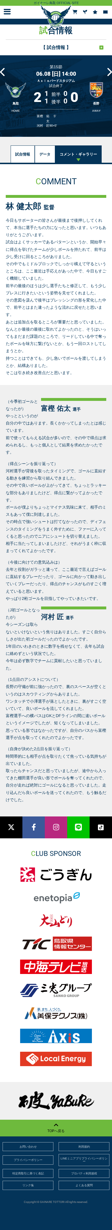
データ (45, 154)
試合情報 (22, 154)
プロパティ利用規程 (84, 1173)
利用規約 (84, 1146)
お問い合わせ (28, 1146)
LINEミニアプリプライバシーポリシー (84, 1160)
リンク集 (28, 1185)
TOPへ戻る (56, 1131)
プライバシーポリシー (28, 1159)
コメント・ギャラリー (78, 154)
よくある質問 (84, 1185)
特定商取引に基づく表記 (28, 1173)
